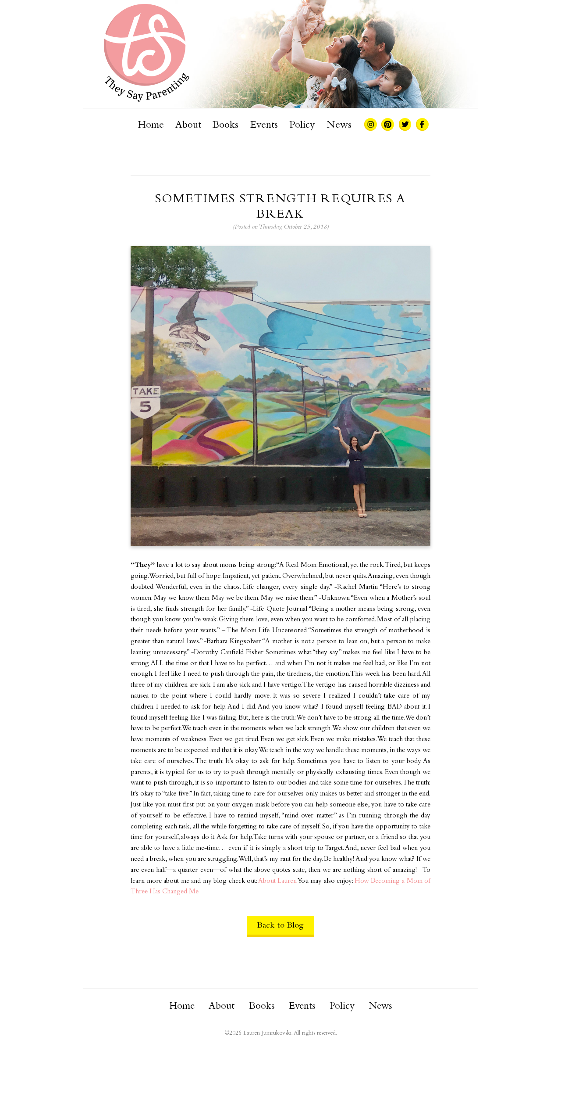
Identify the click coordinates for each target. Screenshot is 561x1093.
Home (151, 125)
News (339, 125)
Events (264, 125)
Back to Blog (280, 925)
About (188, 125)
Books (225, 125)
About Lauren (277, 881)
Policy (302, 125)
